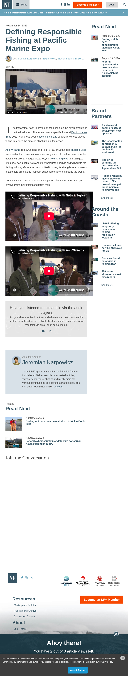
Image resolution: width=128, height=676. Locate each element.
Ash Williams (12, 150)
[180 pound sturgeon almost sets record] (94, 273)
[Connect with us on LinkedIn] (50, 331)
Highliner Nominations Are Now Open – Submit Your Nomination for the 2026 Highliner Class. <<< (55, 12)
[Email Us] (43, 331)
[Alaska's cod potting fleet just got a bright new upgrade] (94, 127)
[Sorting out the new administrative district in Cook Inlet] (13, 424)
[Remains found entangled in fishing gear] (94, 259)
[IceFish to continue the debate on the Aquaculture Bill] (94, 161)
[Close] (122, 658)
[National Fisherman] (7, 4)
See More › (107, 198)
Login (112, 4)
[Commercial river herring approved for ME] (94, 247)
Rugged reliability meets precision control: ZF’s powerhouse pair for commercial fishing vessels (112, 182)
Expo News (49, 58)
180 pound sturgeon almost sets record (111, 274)
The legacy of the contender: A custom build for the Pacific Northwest (112, 147)
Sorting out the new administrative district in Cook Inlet (111, 45)
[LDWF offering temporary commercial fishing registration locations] (94, 225)
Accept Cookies (78, 670)
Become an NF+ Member (102, 599)
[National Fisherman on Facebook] (61, 4)
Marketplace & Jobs (25, 605)
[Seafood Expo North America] (100, 581)
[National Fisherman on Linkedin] (68, 4)
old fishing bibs (59, 158)
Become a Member (87, 4)
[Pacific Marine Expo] (66, 581)
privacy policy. (106, 662)
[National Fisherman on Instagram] (65, 4)
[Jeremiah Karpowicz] (8, 58)
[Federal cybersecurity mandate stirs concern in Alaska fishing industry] (13, 442)
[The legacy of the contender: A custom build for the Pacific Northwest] (94, 143)
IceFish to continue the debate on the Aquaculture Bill (111, 164)
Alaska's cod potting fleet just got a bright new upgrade (111, 129)
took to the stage (48, 136)
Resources (23, 599)
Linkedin (58, 386)
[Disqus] (46, 502)
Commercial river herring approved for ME (112, 248)
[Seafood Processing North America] (114, 581)
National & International (71, 58)
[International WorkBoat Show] (83, 580)
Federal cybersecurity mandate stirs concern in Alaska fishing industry (110, 68)
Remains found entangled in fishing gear (111, 261)
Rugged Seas (78, 150)
